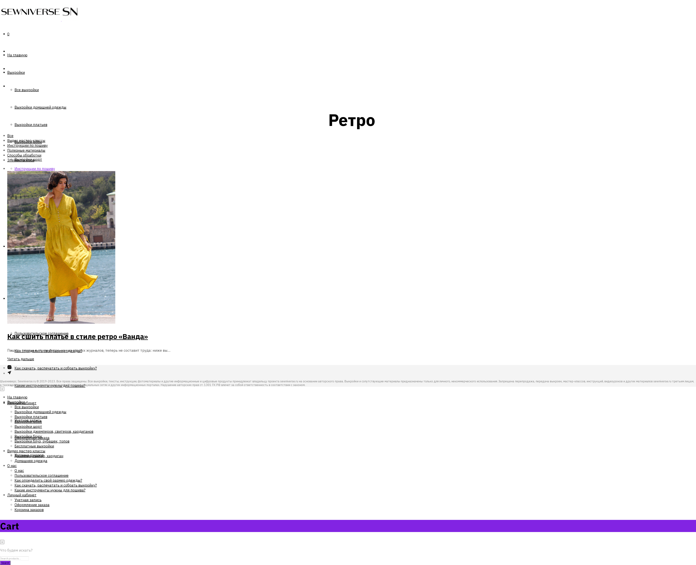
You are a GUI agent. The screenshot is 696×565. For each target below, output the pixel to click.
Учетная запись (28, 499)
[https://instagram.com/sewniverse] (9, 367)
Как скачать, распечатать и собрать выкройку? (55, 368)
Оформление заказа (31, 504)
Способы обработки (24, 155)
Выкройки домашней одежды (40, 107)
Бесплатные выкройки (34, 446)
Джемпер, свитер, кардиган (38, 455)
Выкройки (16, 72)
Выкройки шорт (28, 426)
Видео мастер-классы (26, 140)
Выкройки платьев (30, 124)
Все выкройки (26, 89)
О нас (12, 465)
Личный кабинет (21, 495)
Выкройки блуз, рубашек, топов (41, 441)
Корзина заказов (29, 509)
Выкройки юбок (28, 421)
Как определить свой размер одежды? (48, 480)
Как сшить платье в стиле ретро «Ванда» (77, 336)
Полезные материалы (26, 150)
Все (10, 135)
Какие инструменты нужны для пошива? (49, 490)
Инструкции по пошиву (27, 145)
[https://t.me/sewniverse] (9, 373)
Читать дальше (20, 358)
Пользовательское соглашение (41, 475)
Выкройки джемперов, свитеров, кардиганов (53, 431)
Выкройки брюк (28, 436)
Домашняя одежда (30, 460)
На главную (17, 55)
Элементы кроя (20, 160)
